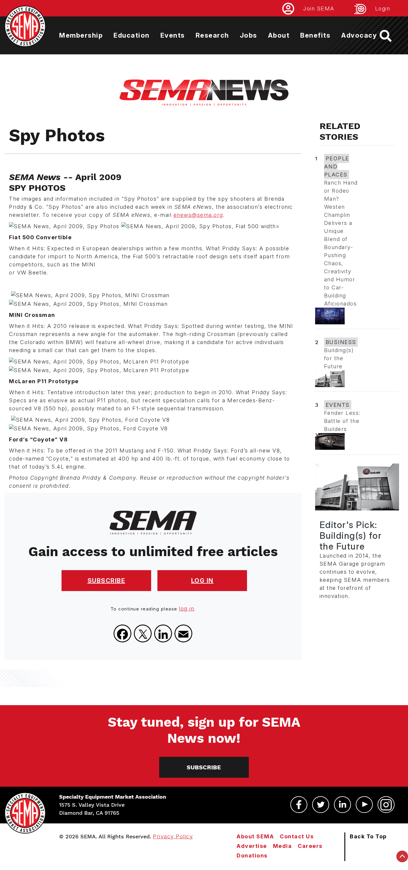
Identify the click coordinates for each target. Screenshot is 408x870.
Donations (252, 855)
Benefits (315, 35)
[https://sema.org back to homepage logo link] (391, 36)
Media (282, 846)
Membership (81, 35)
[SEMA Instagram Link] (386, 804)
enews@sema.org (198, 215)
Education (131, 35)
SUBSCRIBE (106, 580)
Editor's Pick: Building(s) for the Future (351, 535)
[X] (143, 633)
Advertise (252, 846)
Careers (310, 846)
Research (212, 35)
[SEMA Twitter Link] (320, 804)
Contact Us (297, 836)
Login (382, 8)
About (279, 35)
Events (172, 35)
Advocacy (359, 35)
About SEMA (255, 836)
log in (186, 608)
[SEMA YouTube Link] (364, 804)
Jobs (248, 35)
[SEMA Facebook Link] (298, 804)
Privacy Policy (173, 836)
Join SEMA (319, 8)
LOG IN (202, 580)
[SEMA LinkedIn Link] (342, 804)
